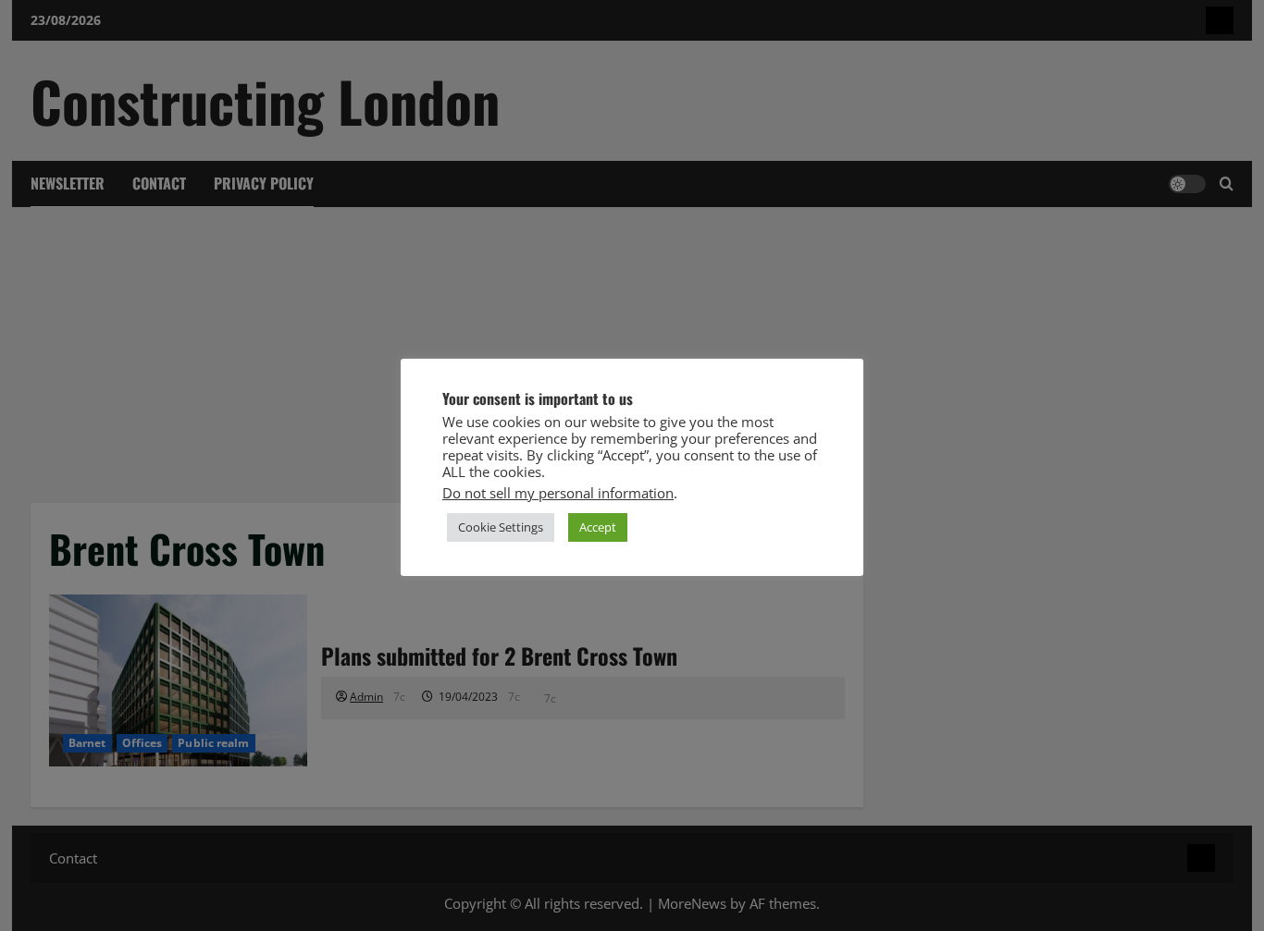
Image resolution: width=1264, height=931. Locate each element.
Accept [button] (597, 527)
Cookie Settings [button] (500, 527)
